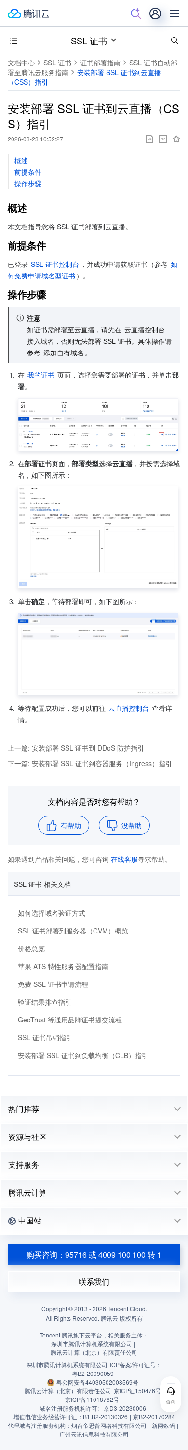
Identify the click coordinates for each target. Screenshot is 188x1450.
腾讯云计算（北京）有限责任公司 (68, 1391)
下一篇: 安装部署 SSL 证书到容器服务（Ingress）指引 (90, 763)
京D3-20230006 (125, 1408)
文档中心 (21, 62)
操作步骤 (27, 183)
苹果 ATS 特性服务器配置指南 (63, 966)
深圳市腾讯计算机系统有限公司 (67, 1365)
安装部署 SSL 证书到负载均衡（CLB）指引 (83, 1055)
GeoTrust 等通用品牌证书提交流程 (70, 1019)
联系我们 (94, 1281)
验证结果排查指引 (45, 1002)
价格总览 (31, 948)
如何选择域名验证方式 (51, 913)
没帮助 (131, 825)
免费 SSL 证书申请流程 (53, 984)
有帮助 (71, 825)
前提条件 (27, 172)
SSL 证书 (89, 40)
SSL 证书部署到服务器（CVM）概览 (73, 930)
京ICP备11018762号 (92, 1399)
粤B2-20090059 (93, 1373)
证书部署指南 (100, 62)
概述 (21, 160)
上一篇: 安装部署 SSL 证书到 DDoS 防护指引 (76, 748)
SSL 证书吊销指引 (45, 1037)
